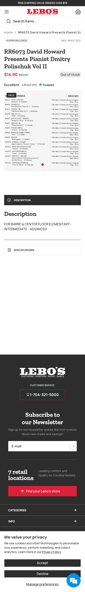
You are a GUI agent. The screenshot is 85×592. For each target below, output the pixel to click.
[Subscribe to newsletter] (73, 446)
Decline (42, 573)
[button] (42, 164)
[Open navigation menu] (6, 11)
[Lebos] (42, 11)
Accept (42, 563)
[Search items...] (8, 21)
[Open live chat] (73, 580)
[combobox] (42, 21)
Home (8, 32)
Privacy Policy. (51, 552)
